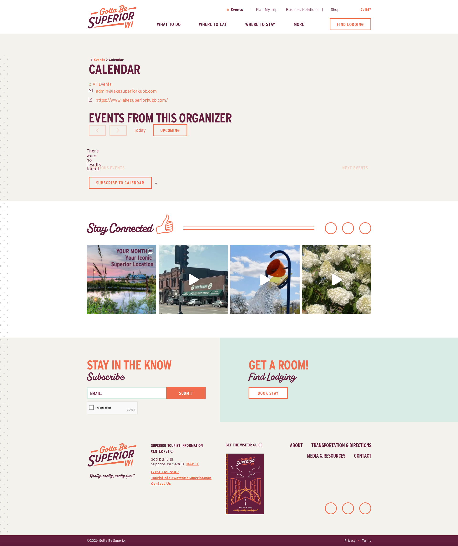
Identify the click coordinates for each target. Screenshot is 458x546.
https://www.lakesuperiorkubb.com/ (132, 100)
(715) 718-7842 (165, 472)
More (299, 24)
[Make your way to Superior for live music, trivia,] (265, 279)
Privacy (349, 540)
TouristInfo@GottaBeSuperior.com (181, 477)
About (296, 445)
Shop (335, 9)
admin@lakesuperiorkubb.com (126, 91)
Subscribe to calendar (120, 182)
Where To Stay (260, 24)
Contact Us (161, 483)
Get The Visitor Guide (244, 445)
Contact (362, 456)
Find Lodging (350, 24)
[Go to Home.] (90, 59)
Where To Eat (213, 24)
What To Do (169, 24)
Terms (366, 540)
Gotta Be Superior (112, 540)
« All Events (100, 84)
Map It (192, 464)
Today (140, 130)
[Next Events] (118, 130)
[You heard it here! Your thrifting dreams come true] (193, 279)
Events (237, 9)
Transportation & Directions (341, 445)
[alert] (92, 160)
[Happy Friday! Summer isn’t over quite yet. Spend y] (336, 279)
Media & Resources (326, 456)
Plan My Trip (266, 9)
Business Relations (302, 9)
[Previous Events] (97, 130)
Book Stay (268, 393)
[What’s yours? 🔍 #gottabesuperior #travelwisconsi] (121, 279)
